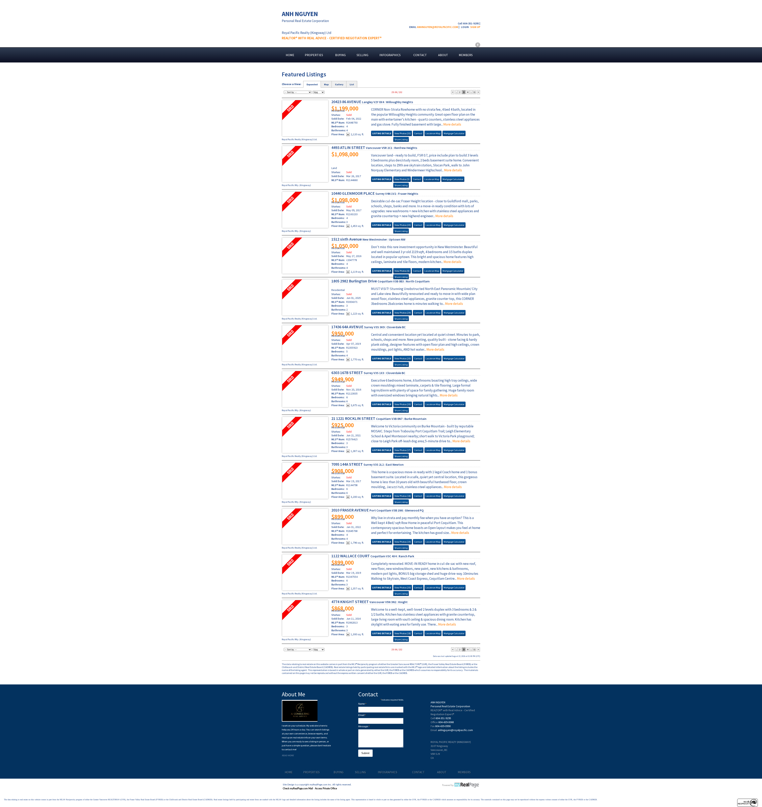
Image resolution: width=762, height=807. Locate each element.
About (443, 55)
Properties (314, 55)
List (352, 84)
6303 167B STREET (368, 372)
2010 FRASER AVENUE (377, 510)
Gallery (339, 84)
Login (465, 27)
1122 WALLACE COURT (372, 555)
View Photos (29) (402, 312)
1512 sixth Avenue (368, 239)
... (456, 92)
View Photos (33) (402, 133)
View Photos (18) (402, 495)
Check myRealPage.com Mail (298, 788)
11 (474, 92)
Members (466, 55)
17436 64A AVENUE (368, 326)
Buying (340, 55)
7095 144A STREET (367, 464)
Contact (420, 55)
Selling (362, 55)
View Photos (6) (402, 270)
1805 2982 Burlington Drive (380, 280)
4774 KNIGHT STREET (369, 601)
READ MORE (288, 755)
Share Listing (401, 139)
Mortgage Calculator (454, 133)
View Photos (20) (402, 225)
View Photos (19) (402, 541)
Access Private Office (326, 788)
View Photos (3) (402, 179)
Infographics (390, 55)
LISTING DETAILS (381, 133)
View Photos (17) (402, 450)
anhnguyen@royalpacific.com (437, 27)
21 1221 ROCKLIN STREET (378, 418)
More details (452, 124)
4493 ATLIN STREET (374, 147)
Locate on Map (433, 133)
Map (326, 84)
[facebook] (477, 44)
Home (290, 55)
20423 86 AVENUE (372, 101)
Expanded (312, 84)
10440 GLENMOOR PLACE (374, 193)
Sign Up (475, 27)
